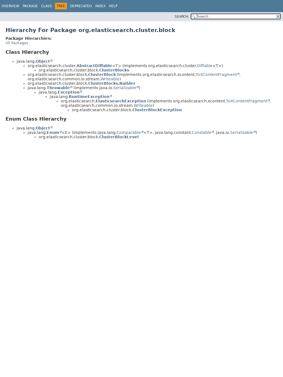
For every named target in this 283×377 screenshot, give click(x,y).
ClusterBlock (102, 74)
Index (100, 6)
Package (30, 6)
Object (43, 61)
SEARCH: (182, 16)
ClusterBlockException (157, 110)
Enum (53, 132)
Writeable (110, 79)
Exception (69, 92)
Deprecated (81, 6)
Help (113, 6)
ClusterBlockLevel (119, 137)
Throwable (58, 88)
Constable (201, 132)
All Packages (17, 43)
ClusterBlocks (114, 70)
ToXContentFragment (216, 74)
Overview (10, 6)
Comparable (129, 132)
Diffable (205, 65)
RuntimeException (89, 96)
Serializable (124, 88)
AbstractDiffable (94, 65)
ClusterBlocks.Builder (111, 83)
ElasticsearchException (121, 101)
